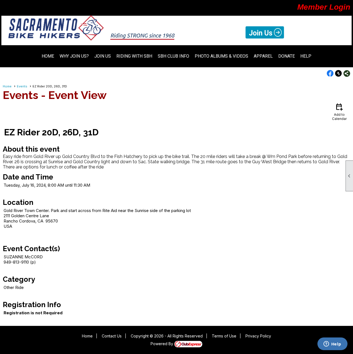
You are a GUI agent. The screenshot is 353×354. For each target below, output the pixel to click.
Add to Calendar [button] (339, 111)
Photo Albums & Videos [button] (221, 56)
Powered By (162, 343)
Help (305, 56)
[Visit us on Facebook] (330, 73)
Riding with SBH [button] (134, 56)
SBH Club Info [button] (173, 56)
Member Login (323, 7)
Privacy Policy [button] (258, 336)
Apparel (263, 56)
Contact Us (112, 336)
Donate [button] (286, 56)
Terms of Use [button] (224, 336)
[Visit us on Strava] (338, 73)
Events (22, 86)
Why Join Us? (74, 56)
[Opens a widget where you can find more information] (332, 344)
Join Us (102, 56)
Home (48, 56)
